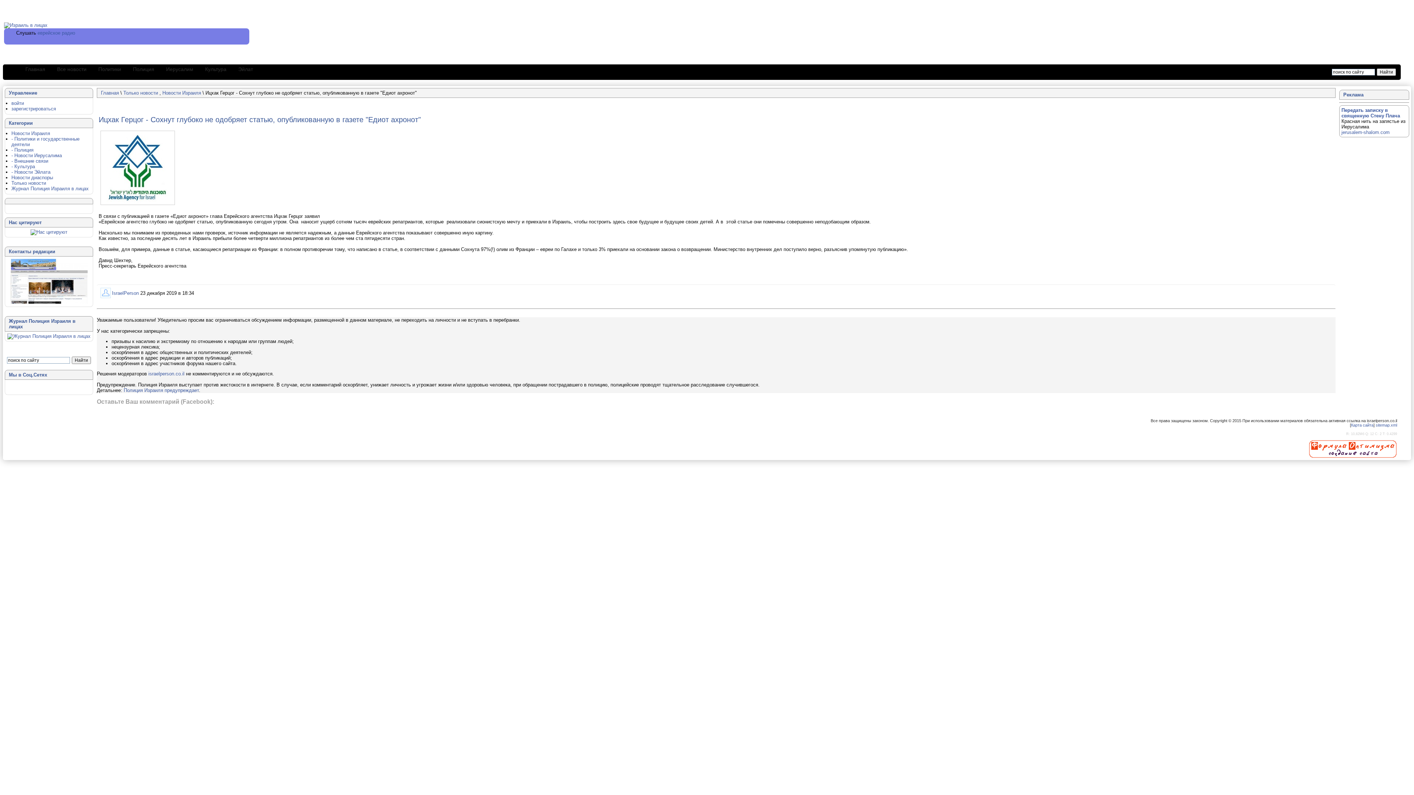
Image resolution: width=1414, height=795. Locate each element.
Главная (35, 69)
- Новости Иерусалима (36, 155)
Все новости (72, 69)
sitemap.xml (1386, 425)
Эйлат (245, 69)
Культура (215, 69)
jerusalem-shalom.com (1365, 132)
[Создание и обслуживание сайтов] (1353, 448)
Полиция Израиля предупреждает (161, 390)
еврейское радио (56, 33)
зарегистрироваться (33, 109)
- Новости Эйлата (30, 172)
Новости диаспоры (32, 177)
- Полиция (22, 150)
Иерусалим (179, 69)
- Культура (23, 166)
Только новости (141, 93)
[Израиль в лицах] (26, 25)
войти (17, 103)
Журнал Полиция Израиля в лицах (50, 188)
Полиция (143, 69)
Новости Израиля (181, 93)
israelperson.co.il (166, 374)
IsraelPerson (125, 293)
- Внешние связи (29, 161)
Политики (109, 69)
